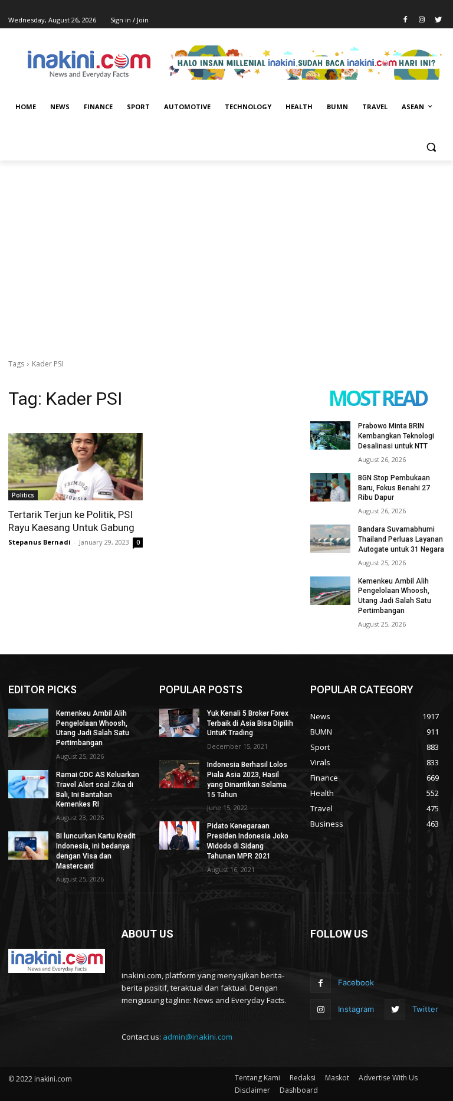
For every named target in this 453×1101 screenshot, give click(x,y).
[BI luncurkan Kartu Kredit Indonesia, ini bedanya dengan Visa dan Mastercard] (28, 845)
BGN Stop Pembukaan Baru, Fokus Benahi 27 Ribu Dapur (394, 488)
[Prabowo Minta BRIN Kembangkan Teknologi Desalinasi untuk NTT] (330, 435)
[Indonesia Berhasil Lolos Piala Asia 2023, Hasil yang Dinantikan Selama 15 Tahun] (179, 774)
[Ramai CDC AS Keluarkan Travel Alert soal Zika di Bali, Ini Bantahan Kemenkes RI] (28, 784)
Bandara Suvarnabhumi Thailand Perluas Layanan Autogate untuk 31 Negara (401, 539)
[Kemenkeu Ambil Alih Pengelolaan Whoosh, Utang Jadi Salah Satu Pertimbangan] (330, 590)
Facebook (356, 982)
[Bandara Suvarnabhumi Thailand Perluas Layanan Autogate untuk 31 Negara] (330, 539)
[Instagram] (421, 20)
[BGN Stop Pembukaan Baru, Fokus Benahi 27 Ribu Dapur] (330, 487)
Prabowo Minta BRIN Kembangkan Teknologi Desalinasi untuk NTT (396, 436)
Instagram (356, 1009)
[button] (431, 147)
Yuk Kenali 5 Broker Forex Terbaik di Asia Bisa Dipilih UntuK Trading (250, 723)
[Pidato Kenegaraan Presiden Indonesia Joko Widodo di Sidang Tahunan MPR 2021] (179, 835)
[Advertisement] (226, 249)
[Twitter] (438, 20)
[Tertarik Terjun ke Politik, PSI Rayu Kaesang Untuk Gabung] (75, 466)
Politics (23, 495)
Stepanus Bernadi (39, 542)
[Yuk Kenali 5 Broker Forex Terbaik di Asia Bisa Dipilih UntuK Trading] (179, 723)
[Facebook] (405, 20)
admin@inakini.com (197, 1036)
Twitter (425, 1009)
